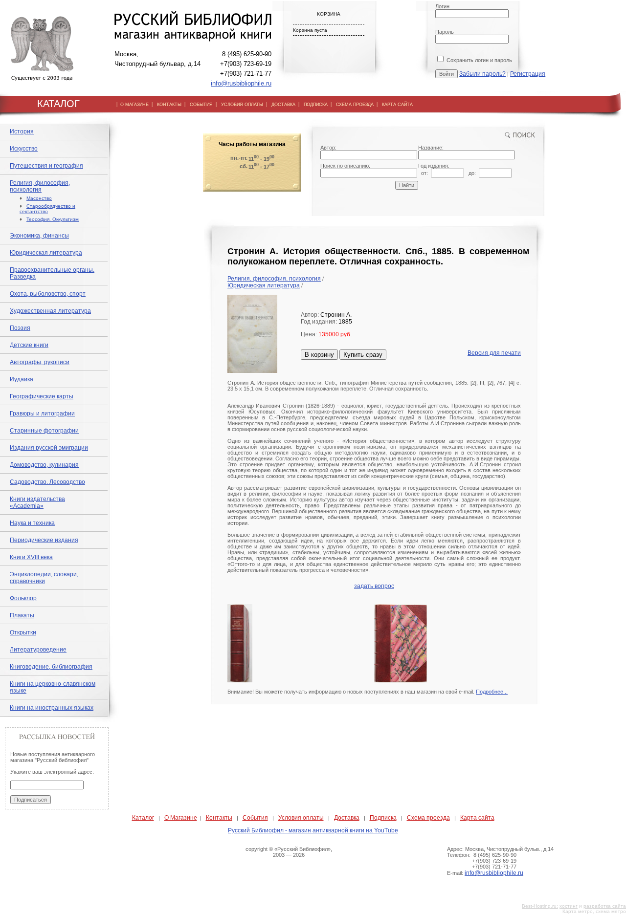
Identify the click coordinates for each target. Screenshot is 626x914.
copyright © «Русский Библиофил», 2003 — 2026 (289, 852)
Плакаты (22, 615)
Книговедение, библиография (51, 666)
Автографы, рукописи (39, 362)
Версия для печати (494, 352)
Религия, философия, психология (40, 186)
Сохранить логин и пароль (478, 60)
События (255, 817)
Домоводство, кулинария (44, 464)
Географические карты (41, 396)
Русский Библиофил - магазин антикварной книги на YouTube (313, 830)
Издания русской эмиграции (49, 447)
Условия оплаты (301, 817)
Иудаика (21, 379)
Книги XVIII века (31, 557)
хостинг (568, 906)
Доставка (346, 817)
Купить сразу (362, 354)
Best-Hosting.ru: (540, 906)
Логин (442, 6)
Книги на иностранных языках (51, 707)
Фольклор (23, 598)
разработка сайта (604, 906)
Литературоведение (38, 649)
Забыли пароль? (482, 73)
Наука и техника (32, 523)
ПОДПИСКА (316, 104)
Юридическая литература (46, 252)
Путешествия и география (46, 165)
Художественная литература (50, 310)
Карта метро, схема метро (594, 911)
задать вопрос (374, 586)
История (22, 131)
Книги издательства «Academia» (37, 502)
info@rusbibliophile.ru (241, 83)
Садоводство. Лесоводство (47, 482)
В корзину (319, 354)
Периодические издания (44, 540)
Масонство (39, 198)
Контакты (219, 817)
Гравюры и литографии (42, 413)
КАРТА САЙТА (397, 104)
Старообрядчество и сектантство (47, 208)
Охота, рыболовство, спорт (48, 293)
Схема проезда (428, 817)
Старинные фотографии (44, 430)
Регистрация (527, 73)
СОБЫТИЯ (201, 104)
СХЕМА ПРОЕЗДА (355, 104)
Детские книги (29, 345)
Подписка (383, 817)
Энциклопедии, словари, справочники (44, 578)
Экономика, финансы (39, 235)
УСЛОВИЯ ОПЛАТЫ (242, 104)
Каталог (143, 817)
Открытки (23, 632)
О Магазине (180, 817)
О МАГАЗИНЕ (134, 104)
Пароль (444, 32)
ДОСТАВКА (283, 104)
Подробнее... (492, 692)
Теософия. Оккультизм (52, 219)
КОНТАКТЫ (169, 104)
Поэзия (20, 328)
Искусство (24, 148)
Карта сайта (477, 817)
